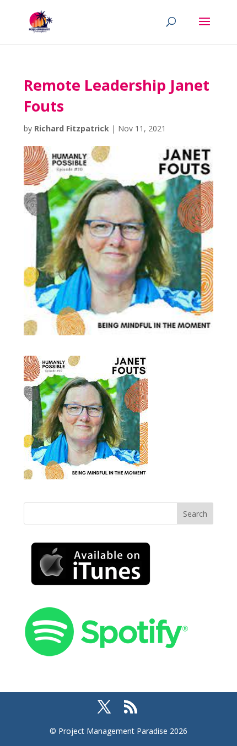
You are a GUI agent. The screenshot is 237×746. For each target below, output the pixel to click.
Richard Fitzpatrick (71, 128)
